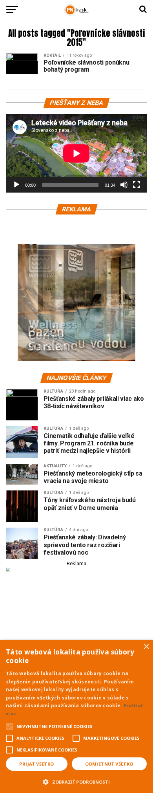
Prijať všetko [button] (36, 764)
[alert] (76, 716)
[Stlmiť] (124, 185)
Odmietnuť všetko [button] (109, 764)
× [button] (146, 647)
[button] (76, 781)
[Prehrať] (16, 185)
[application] (76, 153)
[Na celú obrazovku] (136, 185)
